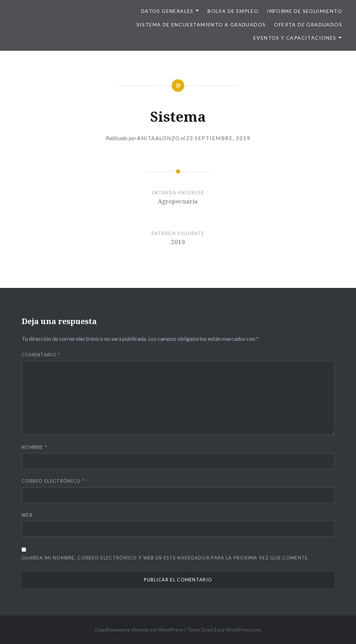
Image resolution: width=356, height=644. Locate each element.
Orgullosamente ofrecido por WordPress (139, 630)
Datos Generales (167, 11)
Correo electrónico (53, 481)
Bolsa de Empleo (233, 11)
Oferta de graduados (308, 24)
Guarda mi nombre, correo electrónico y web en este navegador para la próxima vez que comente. (165, 558)
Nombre (34, 447)
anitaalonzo (158, 138)
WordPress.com (243, 630)
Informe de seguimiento (304, 11)
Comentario (41, 354)
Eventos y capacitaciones (295, 38)
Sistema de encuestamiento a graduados (201, 24)
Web (27, 515)
